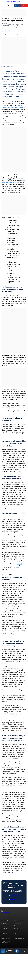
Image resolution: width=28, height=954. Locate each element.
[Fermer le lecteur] (26, 951)
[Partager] (2, 31)
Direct (24, 5)
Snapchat (13, 918)
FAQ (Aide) (4, 933)
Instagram (5, 918)
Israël (11, 101)
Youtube (10, 918)
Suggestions (10, 66)
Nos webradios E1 (5, 931)
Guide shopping (18, 923)
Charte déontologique (19, 938)
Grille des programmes (19, 920)
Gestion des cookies (6, 938)
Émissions (17, 5)
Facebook (7, 918)
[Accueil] (14, 1)
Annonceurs (4, 923)
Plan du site (17, 931)
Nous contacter (5, 920)
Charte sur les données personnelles (7, 942)
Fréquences (4, 928)
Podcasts (10, 5)
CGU (15, 933)
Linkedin (15, 918)
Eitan (18, 568)
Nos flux (16, 928)
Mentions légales (5, 936)
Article (3, 66)
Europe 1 (5, 23)
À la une (3, 5)
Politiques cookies (18, 936)
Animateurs (4, 925)
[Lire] (17, 951)
